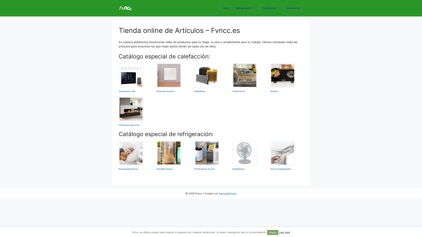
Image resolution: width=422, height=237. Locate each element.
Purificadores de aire (205, 169)
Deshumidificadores (128, 169)
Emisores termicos (166, 91)
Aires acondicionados (280, 169)
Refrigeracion (244, 8)
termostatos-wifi (127, 91)
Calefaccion (269, 8)
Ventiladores (238, 169)
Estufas (274, 91)
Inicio (226, 8)
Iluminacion (293, 8)
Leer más (284, 232)
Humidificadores (165, 169)
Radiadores (200, 91)
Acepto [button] (272, 232)
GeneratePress (227, 193)
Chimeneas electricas (129, 125)
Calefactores (238, 91)
